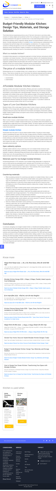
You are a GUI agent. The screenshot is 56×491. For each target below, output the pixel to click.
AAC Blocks (27, 464)
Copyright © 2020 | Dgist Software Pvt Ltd (28, 485)
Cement (26, 459)
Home (6, 12)
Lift (16, 466)
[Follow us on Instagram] (52, 7)
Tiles (26, 467)
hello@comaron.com (47, 2)
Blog (27, 12)
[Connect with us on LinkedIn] (53, 5)
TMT (26, 461)
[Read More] (7, 479)
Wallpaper (18, 481)
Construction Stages (17, 17)
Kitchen (26, 17)
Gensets (18, 463)
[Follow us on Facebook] (48, 5)
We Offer (16, 12)
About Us (22, 12)
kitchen (31, 42)
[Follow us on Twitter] (50, 5)
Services (11, 12)
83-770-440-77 (36, 2)
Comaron (6, 17)
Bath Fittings (27, 452)
